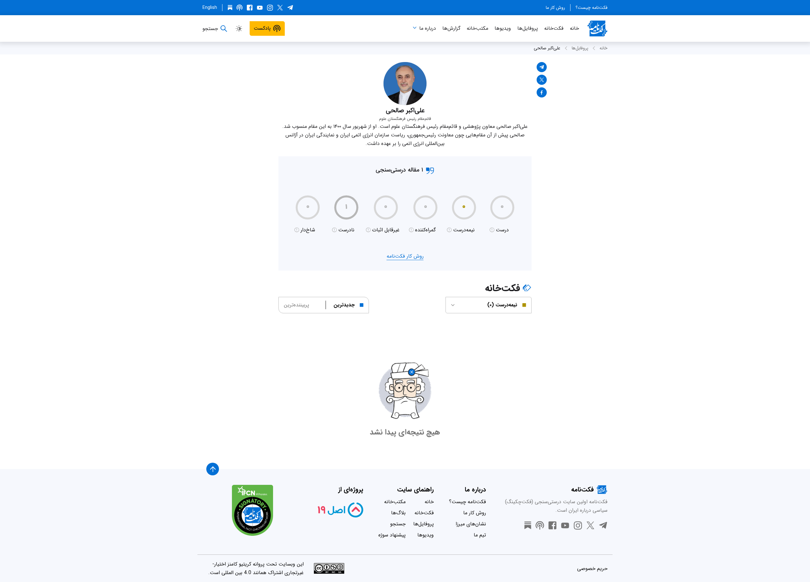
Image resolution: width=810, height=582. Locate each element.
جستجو (398, 524)
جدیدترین (344, 305)
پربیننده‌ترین (296, 305)
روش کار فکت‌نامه (405, 256)
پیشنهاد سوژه (392, 535)
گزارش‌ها (451, 28)
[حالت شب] (238, 28)
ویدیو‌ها (503, 28)
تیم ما (480, 535)
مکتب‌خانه (477, 28)
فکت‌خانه (554, 28)
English (209, 7)
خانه (574, 28)
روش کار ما (555, 7)
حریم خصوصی (592, 569)
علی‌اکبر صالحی (547, 48)
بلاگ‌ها (398, 513)
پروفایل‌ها (527, 28)
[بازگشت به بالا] (212, 469)
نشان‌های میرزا (471, 524)
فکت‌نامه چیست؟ (592, 7)
